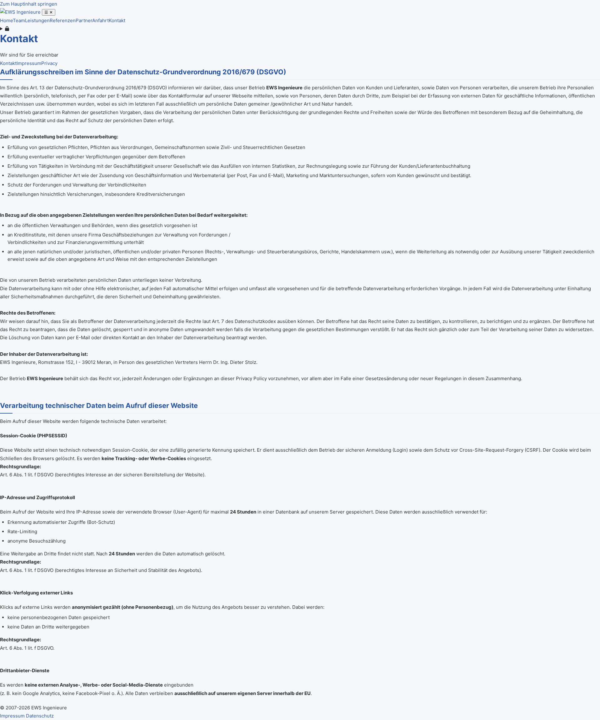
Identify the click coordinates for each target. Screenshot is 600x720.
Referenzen (63, 20)
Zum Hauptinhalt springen (28, 4)
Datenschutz (40, 716)
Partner (84, 20)
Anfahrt (100, 20)
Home (6, 20)
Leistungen (37, 20)
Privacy (49, 63)
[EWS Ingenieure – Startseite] (21, 12)
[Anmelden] (300, 29)
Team (19, 20)
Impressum (29, 63)
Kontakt (117, 20)
